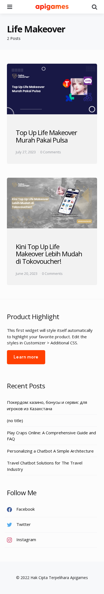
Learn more (26, 357)
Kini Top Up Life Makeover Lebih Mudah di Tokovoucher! (49, 254)
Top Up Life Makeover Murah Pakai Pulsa (46, 136)
